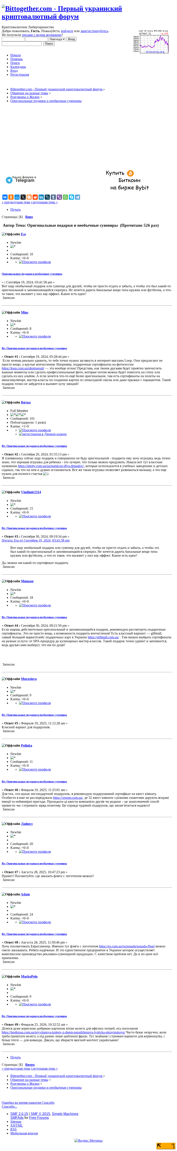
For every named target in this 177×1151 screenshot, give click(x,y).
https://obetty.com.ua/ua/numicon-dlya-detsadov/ (51, 466)
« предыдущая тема (16, 202)
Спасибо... (9, 1106)
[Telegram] (77, 197)
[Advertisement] (87, 136)
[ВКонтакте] (5, 197)
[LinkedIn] (41, 197)
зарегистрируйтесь (94, 31)
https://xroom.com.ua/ (68, 797)
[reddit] (35, 197)
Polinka (26, 745)
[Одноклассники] (11, 197)
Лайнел (27, 824)
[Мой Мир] (17, 197)
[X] (23, 197)
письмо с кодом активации (42, 35)
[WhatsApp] (65, 197)
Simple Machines (65, 1114)
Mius (24, 312)
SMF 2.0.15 (19, 1114)
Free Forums (39, 1118)
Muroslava (29, 679)
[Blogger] (29, 197)
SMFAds (17, 1118)
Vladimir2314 (31, 492)
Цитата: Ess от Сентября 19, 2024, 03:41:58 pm (36, 540)
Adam (25, 894)
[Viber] (59, 197)
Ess (23, 234)
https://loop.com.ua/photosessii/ (23, 368)
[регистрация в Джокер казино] (43, 434)
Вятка (26, 402)
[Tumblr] (53, 197)
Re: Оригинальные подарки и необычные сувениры (34, 348)
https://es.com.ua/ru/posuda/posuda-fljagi (127, 946)
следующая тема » (44, 202)
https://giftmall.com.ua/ (103, 637)
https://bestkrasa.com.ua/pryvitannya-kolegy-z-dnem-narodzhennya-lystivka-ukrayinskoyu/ (63, 1032)
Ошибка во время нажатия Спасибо (28, 1102)
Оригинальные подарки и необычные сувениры (32, 273)
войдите (67, 31)
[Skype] (71, 197)
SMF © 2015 (40, 1114)
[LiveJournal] (47, 197)
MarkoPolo (29, 976)
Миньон (27, 581)
